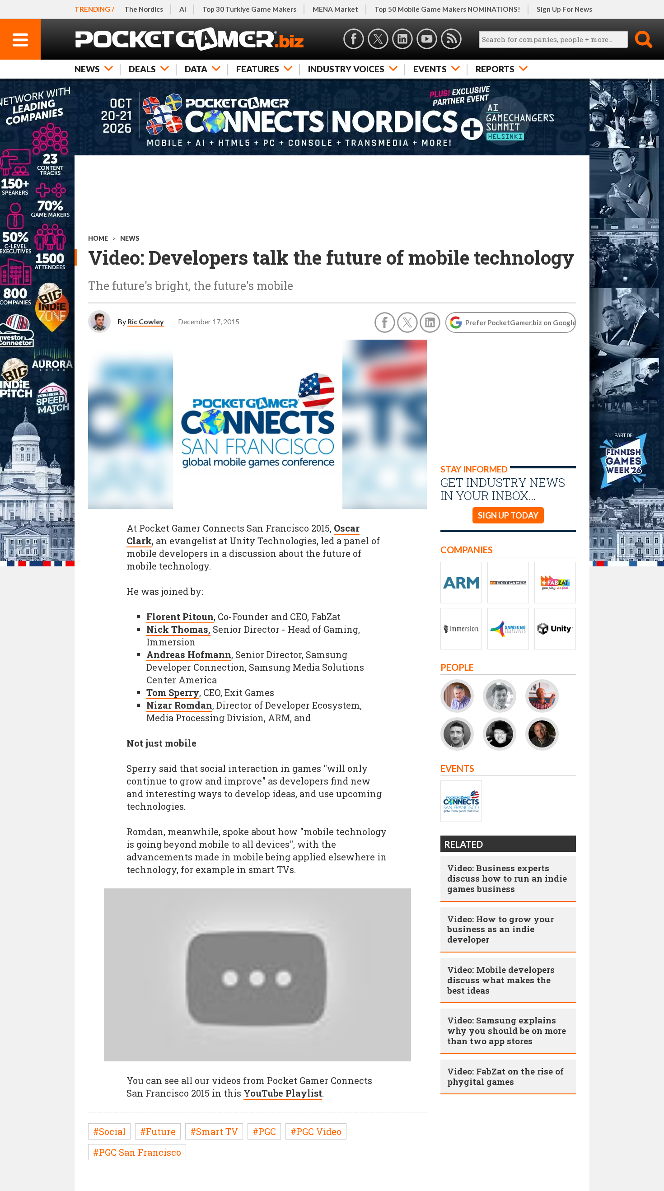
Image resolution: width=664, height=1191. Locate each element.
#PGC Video (315, 1131)
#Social (109, 1131)
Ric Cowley (145, 321)
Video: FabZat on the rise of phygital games (505, 1076)
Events (430, 69)
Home (98, 238)
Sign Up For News (564, 9)
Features (257, 69)
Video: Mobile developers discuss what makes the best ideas (501, 980)
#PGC (264, 1131)
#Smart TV (214, 1131)
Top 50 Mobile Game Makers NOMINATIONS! (447, 9)
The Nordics (143, 9)
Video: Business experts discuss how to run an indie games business (507, 878)
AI (182, 9)
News (87, 69)
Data (196, 69)
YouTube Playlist (282, 1093)
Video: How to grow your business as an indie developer (500, 929)
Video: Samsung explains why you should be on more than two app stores (506, 1030)
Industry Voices (346, 69)
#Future (158, 1131)
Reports (495, 69)
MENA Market (335, 9)
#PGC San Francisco (137, 1152)
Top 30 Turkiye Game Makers (249, 9)
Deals (142, 69)
